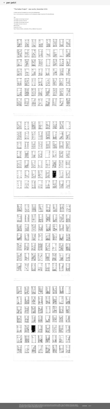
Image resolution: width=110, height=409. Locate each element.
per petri (11, 2)
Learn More (84, 405)
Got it (90, 405)
